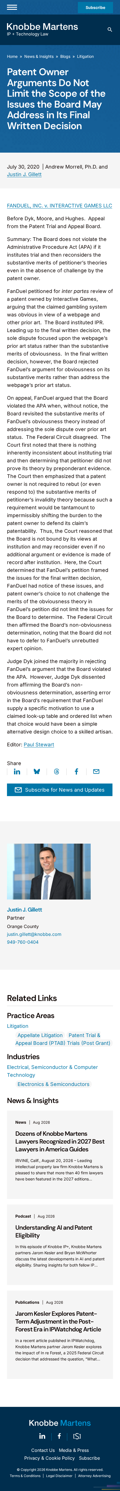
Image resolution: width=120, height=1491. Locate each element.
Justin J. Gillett (24, 174)
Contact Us (43, 1450)
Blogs (65, 56)
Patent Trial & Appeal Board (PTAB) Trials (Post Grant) (63, 1039)
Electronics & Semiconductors (54, 1084)
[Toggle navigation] (12, 7)
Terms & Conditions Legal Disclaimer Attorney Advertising (60, 1476)
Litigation (85, 56)
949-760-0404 (23, 942)
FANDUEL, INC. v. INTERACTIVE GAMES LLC (59, 206)
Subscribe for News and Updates (65, 790)
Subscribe (95, 7)
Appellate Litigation (40, 1035)
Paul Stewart (39, 744)
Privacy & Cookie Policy (49, 1458)
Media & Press (74, 1450)
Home (12, 56)
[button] (110, 29)
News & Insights (39, 56)
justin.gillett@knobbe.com (34, 934)
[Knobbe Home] (60, 1423)
